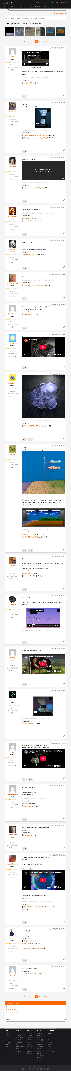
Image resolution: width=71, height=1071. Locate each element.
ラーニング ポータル (19, 1034)
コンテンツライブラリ (19, 1039)
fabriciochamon (12, 794)
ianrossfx (13, 975)
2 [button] (25, 38)
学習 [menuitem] (30, 6)
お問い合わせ (51, 1052)
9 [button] (35, 38)
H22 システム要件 (30, 1043)
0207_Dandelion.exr (29, 941)
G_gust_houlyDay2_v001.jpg (32, 973)
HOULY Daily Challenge (23, 18)
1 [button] (23, 38)
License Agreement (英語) (40, 1047)
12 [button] (39, 38)
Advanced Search (60, 13)
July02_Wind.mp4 (28, 723)
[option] (10, 31)
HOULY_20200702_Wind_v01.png (34, 426)
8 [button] (33, 38)
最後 (45, 41)
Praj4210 (12, 57)
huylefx (12, 938)
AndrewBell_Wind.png (30, 254)
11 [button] (37, 38)
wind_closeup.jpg (28, 806)
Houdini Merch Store (50, 1044)
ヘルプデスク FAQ (30, 1039)
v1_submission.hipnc (29, 576)
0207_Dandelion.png (29, 943)
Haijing (12, 657)
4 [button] (28, 38)
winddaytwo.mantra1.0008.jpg (32, 188)
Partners (8, 1049)
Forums (12, 18)
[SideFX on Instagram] (30, 1069)
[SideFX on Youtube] (44, 1069)
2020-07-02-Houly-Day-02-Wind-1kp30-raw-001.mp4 (40, 907)
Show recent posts (11, 1009)
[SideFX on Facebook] (23, 1069)
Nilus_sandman (12, 216)
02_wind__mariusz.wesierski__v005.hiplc (35, 138)
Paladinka (12, 166)
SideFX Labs (8, 1045)
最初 (25, 41)
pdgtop (12, 343)
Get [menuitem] (45, 6)
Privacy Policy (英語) (40, 1040)
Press (49, 1040)
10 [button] (36, 38)
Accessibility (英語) (41, 1052)
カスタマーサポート (30, 1034)
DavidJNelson (12, 834)
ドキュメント (30, 1048)
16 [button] (44, 38)
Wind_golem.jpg (28, 835)
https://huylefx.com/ (28, 948)
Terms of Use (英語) (40, 1034)
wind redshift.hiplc (29, 221)
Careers (50, 1037)
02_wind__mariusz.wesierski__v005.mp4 (35, 135)
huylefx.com (39, 948)
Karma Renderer (8, 1041)
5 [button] (29, 38)
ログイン (65, 2)
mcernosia (12, 700)
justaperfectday (12, 283)
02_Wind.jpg (27, 314)
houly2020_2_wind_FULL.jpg (32, 537)
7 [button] (32, 38)
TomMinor (12, 604)
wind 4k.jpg (26, 218)
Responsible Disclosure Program (40, 1058)
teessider (12, 249)
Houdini (8, 1033)
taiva (12, 752)
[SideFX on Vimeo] (41, 1069)
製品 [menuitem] (5, 6)
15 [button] (43, 38)
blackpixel (12, 111)
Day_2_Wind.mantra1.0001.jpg (33, 285)
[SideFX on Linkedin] (48, 1069)
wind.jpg (25, 803)
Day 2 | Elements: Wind (39, 18)
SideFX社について (51, 1034)
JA (59, 2)
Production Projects (19, 1048)
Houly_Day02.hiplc (29, 83)
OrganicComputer (12, 864)
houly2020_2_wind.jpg (30, 534)
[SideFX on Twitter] (26, 1069)
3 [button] (26, 38)
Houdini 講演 (19, 1043)
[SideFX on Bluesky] (34, 1069)
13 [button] (40, 38)
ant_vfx (12, 454)
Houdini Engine (8, 1036)
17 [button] (46, 38)
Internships (51, 1049)
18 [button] (47, 38)
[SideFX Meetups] (37, 1069)
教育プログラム (19, 1052)
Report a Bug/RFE (29, 1052)
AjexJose (12, 565)
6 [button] (30, 38)
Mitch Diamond (12, 314)
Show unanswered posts (13, 1012)
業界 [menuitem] (12, 6)
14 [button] (41, 38)
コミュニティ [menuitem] (21, 6)
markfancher (12, 383)
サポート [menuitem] (37, 6)
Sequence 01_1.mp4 (29, 573)
